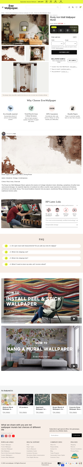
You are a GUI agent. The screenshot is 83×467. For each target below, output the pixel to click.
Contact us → (65, 71)
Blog (51, 451)
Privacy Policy (75, 451)
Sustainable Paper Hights (57, 455)
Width (52, 40)
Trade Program (54, 453)
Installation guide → (66, 69)
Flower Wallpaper (6, 444)
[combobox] (43, 7)
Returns (73, 446)
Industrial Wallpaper (7, 449)
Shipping (73, 444)
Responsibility (54, 446)
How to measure (59, 48)
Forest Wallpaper (6, 446)
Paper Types (30, 446)
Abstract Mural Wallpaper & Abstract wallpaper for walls (19, 12)
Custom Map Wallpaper (8, 457)
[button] (41, 301)
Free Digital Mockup (32, 457)
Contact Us (53, 449)
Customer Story (54, 457)
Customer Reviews (32, 453)
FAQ (28, 444)
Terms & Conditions (76, 449)
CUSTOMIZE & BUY (64, 52)
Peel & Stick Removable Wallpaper (11, 453)
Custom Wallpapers (6, 455)
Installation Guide (32, 451)
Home (2, 12)
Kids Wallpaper (5, 451)
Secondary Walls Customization (36, 455)
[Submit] (57, 7)
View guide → (73, 66)
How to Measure (31, 449)
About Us (53, 444)
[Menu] (2, 7)
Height (66, 40)
